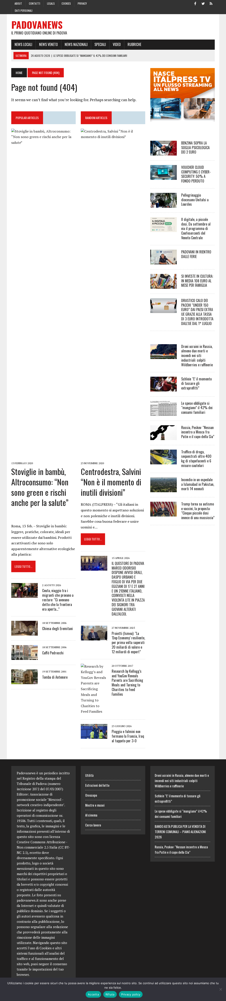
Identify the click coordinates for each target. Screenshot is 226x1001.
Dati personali (23, 10)
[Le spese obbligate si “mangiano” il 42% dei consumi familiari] (163, 412)
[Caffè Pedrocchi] (24, 657)
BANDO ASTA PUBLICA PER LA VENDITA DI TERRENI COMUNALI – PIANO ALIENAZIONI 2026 (180, 831)
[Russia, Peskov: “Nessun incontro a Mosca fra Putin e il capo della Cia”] (163, 437)
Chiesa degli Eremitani (57, 628)
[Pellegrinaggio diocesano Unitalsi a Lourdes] (163, 204)
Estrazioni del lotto (97, 785)
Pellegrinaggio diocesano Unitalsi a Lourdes (195, 199)
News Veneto (48, 44)
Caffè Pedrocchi (53, 652)
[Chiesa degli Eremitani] (24, 632)
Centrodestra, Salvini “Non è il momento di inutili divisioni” (111, 481)
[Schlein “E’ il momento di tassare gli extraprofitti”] (163, 388)
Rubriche (134, 44)
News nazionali (76, 44)
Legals (51, 3)
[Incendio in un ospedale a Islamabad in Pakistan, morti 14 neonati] (163, 489)
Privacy (82, 3)
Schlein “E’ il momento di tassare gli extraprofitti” (196, 383)
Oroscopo (91, 795)
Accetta (93, 994)
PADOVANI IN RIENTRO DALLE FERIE (196, 254)
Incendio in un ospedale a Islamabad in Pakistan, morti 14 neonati (197, 484)
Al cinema (91, 815)
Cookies (66, 3)
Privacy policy (131, 994)
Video (117, 44)
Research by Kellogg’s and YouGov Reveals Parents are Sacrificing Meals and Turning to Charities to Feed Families (127, 683)
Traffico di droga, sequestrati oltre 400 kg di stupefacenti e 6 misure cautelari (196, 458)
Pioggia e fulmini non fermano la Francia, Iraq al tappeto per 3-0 (128, 736)
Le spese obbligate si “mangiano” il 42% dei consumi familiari (197, 408)
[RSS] (211, 3)
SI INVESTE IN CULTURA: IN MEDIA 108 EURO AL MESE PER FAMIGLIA (197, 281)
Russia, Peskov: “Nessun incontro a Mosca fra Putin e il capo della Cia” (197, 432)
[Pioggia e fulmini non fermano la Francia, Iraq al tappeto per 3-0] (94, 735)
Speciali (100, 44)
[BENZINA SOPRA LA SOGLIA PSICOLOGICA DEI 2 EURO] (163, 152)
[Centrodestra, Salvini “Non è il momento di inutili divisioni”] (113, 456)
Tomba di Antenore (55, 677)
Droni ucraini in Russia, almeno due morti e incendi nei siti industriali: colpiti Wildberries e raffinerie (197, 355)
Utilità (89, 775)
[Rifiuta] (220, 989)
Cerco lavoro (93, 824)
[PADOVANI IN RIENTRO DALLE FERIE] (163, 261)
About (18, 3)
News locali (23, 44)
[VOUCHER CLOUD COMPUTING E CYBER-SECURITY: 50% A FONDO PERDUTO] (163, 176)
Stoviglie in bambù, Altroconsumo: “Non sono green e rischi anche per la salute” (39, 486)
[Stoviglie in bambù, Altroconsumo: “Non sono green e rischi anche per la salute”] (43, 456)
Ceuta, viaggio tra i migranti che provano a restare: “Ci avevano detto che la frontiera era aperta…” (57, 600)
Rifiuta (110, 994)
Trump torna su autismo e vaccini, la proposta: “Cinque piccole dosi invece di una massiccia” (198, 510)
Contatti (34, 3)
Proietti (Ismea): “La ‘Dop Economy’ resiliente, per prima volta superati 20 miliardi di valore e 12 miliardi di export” (128, 642)
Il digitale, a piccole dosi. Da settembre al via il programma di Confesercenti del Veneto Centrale (196, 228)
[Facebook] (195, 3)
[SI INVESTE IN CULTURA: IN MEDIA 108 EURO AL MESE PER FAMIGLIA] (163, 285)
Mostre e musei (95, 805)
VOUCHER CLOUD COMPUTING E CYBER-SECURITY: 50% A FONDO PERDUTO (196, 174)
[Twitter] (203, 3)
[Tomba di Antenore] (24, 681)
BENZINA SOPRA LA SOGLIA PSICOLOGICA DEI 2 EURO (195, 147)
